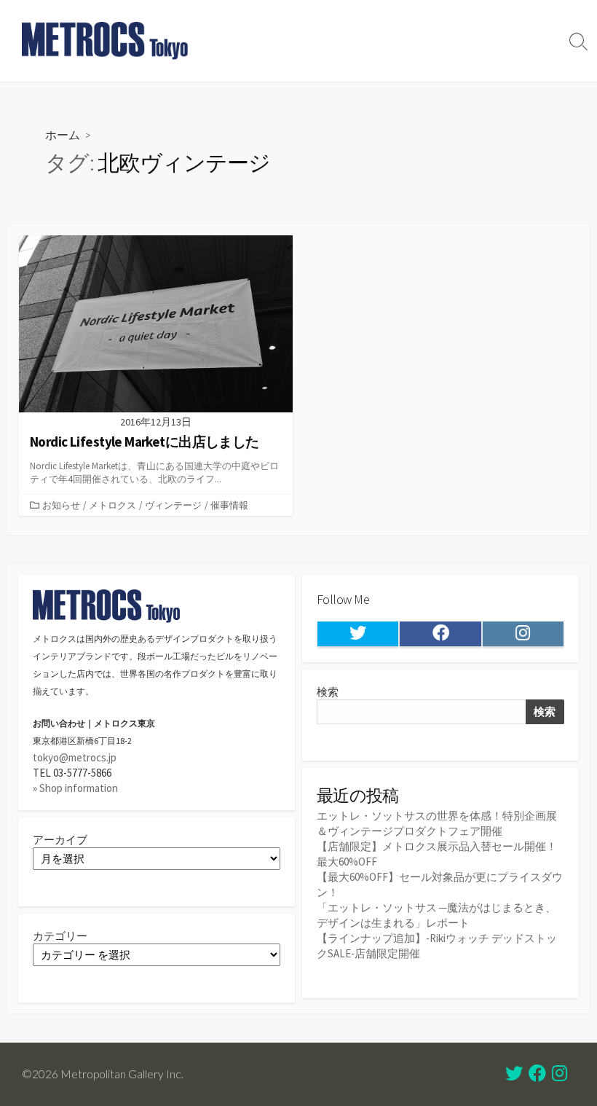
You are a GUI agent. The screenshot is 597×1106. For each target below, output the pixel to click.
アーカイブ (60, 840)
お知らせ (61, 505)
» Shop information (75, 788)
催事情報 (229, 505)
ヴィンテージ (173, 505)
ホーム (62, 134)
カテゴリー (60, 936)
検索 (328, 692)
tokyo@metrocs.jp (74, 757)
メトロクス (112, 505)
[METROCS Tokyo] (105, 41)
